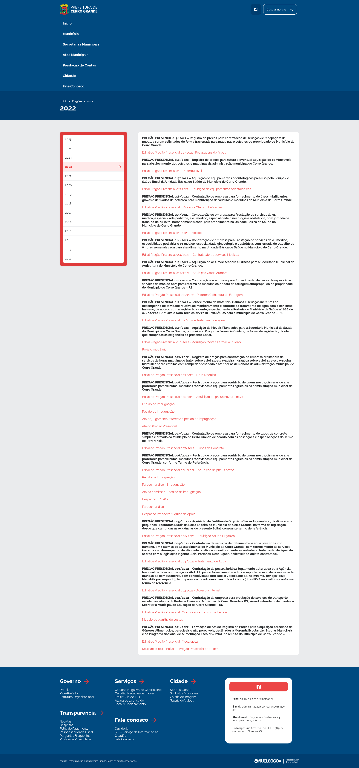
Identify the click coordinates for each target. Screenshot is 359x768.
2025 (68, 139)
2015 (68, 231)
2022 (68, 167)
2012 (68, 258)
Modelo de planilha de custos (162, 619)
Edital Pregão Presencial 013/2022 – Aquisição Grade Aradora (185, 273)
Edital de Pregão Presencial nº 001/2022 (170, 641)
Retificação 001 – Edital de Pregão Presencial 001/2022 (180, 649)
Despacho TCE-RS (155, 499)
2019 (68, 194)
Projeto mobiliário (154, 349)
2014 (68, 240)
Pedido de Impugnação (158, 404)
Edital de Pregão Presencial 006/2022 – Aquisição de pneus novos (188, 470)
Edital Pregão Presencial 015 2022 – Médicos (172, 233)
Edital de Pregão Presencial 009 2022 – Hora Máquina (179, 375)
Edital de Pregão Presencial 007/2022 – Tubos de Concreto (183, 448)
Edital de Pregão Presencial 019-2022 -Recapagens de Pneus (184, 152)
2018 (68, 203)
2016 (68, 222)
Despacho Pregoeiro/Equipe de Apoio (168, 514)
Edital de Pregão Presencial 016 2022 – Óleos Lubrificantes (182, 207)
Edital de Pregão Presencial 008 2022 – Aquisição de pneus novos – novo (192, 397)
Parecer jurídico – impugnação (163, 484)
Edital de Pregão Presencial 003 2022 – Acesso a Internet (181, 590)
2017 (68, 212)
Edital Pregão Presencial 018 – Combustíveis (172, 171)
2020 (68, 185)
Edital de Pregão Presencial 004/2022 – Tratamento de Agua (184, 561)
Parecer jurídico (153, 507)
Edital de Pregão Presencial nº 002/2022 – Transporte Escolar (184, 612)
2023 (68, 157)
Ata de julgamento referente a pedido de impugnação (179, 419)
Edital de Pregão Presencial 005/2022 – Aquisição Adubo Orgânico (188, 536)
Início (67, 23)
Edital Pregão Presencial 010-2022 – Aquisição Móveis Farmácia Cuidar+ (191, 342)
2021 (68, 176)
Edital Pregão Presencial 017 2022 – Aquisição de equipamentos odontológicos (196, 189)
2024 (68, 148)
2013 (68, 249)
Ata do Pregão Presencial (159, 426)
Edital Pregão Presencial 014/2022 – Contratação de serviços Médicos (190, 254)
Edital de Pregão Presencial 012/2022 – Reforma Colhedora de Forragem (192, 295)
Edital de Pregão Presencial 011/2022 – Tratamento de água (183, 320)
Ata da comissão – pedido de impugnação (171, 492)
